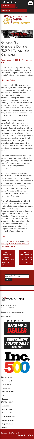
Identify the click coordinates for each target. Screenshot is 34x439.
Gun (2, 246)
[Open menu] (30, 3)
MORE (3, 236)
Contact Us (5, 406)
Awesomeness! (7, 381)
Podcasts (5, 399)
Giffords (18, 244)
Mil (12, 246)
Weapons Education (8, 392)
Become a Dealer (7, 409)
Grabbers (25, 244)
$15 (27, 241)
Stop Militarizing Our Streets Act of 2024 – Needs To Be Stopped (26, 257)
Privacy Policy (28, 435)
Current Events (14, 241)
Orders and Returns (8, 420)
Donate (12, 244)
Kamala (7, 246)
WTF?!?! (4, 395)
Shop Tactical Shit (7, 424)
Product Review (7, 388)
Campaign (5, 244)
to (14, 246)
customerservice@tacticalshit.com (13, 312)
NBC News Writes (8, 80)
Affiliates (4, 427)
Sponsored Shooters (8, 416)
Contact (20, 435)
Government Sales (7, 413)
